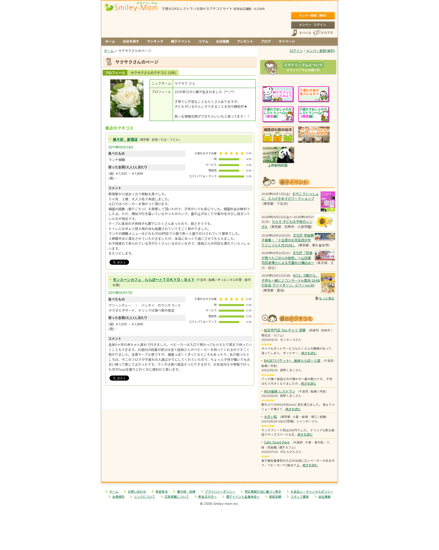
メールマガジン (322, 32)
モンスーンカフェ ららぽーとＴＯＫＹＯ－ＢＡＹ (154, 279)
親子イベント (181, 41)
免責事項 (161, 491)
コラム (203, 41)
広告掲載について (177, 497)
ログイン (313, 25)
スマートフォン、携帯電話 (301, 32)
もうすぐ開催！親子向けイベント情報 (298, 181)
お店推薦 (222, 41)
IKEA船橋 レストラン (279, 391)
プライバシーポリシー (220, 491)
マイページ (286, 41)
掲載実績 (275, 497)
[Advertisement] (179, 398)
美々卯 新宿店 (125, 139)
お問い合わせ (137, 491)
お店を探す (131, 41)
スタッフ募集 (300, 497)
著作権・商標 (186, 491)
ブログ (266, 41)
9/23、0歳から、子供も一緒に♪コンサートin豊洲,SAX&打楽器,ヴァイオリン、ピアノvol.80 (290, 280)
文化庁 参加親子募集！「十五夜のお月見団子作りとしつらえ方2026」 (287, 240)
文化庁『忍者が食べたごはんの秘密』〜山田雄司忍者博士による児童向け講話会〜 (287, 258)
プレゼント (245, 41)
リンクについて (144, 497)
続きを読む (309, 353)
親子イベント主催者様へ (243, 497)
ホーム (110, 41)
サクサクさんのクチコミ (153, 73)
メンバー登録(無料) (313, 16)
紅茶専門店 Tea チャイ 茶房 (285, 330)
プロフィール (115, 73)
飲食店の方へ (207, 497)
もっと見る (326, 298)
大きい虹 (270, 417)
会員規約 (118, 497)
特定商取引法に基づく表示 (263, 491)
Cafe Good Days (277, 442)
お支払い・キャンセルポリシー (312, 491)
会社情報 (324, 497)
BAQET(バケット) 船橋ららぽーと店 (292, 361)
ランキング (155, 41)
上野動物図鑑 (278, 165)
